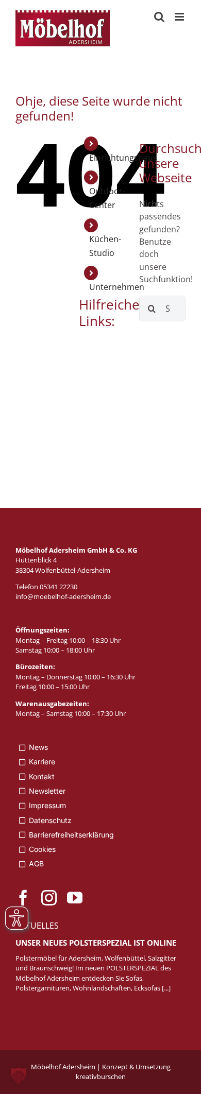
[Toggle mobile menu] (180, 16)
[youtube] (74, 897)
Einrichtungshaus (123, 157)
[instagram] (49, 897)
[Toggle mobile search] (159, 16)
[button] (18, 1075)
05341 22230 (58, 586)
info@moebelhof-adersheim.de (63, 596)
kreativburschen (101, 1076)
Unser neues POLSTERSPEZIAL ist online (95, 942)
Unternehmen (116, 287)
